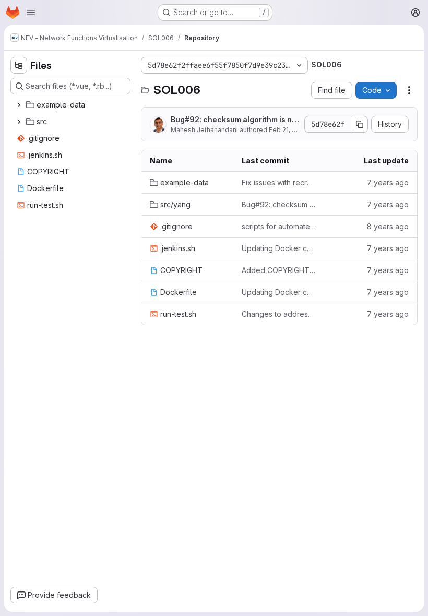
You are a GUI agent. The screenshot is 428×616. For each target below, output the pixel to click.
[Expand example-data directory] (19, 105)
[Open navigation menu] (30, 12)
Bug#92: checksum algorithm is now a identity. (233, 120)
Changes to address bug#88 (279, 314)
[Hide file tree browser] (18, 65)
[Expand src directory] (19, 121)
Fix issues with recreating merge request (279, 182)
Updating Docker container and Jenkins (279, 248)
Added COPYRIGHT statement (279, 270)
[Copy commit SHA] (359, 124)
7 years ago (388, 182)
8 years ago (388, 226)
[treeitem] (71, 105)
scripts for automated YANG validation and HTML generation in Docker (279, 226)
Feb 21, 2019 (287, 130)
